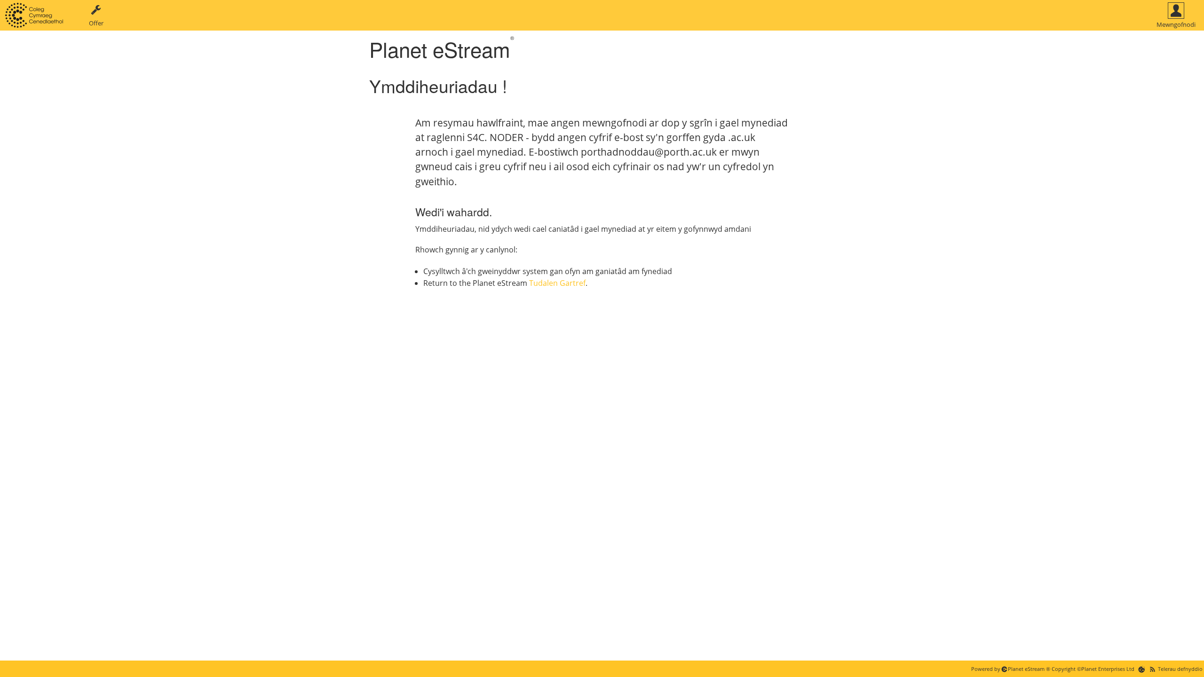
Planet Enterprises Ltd (1107, 668)
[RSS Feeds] (1152, 668)
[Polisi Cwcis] (1141, 668)
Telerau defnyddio (1180, 668)
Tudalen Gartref (557, 283)
